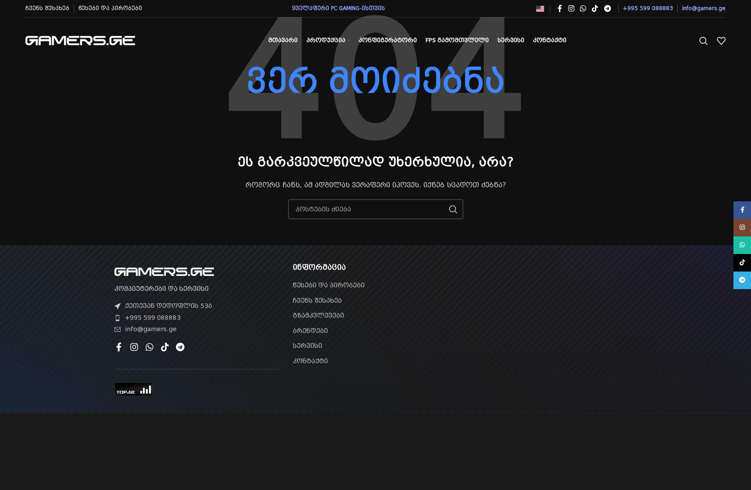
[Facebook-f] (118, 347)
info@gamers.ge (151, 329)
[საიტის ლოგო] (80, 39)
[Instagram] (134, 347)
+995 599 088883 (153, 317)
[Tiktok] (164, 347)
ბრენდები (310, 330)
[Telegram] (180, 347)
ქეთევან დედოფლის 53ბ (168, 305)
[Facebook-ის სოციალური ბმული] (560, 8)
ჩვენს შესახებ (317, 300)
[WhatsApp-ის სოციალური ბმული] (583, 8)
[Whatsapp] (149, 347)
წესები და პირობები (329, 285)
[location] (554, 313)
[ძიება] (703, 41)
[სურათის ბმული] (164, 271)
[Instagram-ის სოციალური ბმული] (571, 8)
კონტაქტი (310, 361)
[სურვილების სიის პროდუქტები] (721, 41)
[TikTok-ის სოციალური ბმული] (595, 8)
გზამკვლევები (318, 315)
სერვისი (307, 345)
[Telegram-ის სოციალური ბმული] (607, 8)
